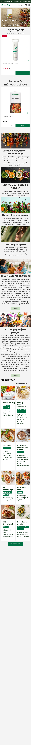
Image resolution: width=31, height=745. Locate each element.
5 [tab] (17, 24)
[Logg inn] (22, 5)
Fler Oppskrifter (15, 544)
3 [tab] (15, 24)
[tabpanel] (15, 17)
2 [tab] (13, 24)
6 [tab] (19, 24)
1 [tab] (12, 24)
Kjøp (22, 73)
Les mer (15, 308)
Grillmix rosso (8, 116)
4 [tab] (16, 24)
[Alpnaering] (5, 5)
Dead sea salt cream (11, 64)
